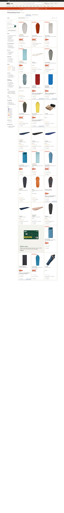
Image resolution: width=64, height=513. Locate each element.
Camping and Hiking (10, 10)
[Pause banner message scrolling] (46, 8)
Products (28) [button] (28, 14)
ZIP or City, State (9, 24)
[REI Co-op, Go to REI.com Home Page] (8, 3)
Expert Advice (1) (35, 14)
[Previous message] (17, 8)
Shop (11, 3)
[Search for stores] (15, 26)
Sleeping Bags (21, 10)
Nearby (15, 24)
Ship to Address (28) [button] (12, 30)
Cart (56, 3)
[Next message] (44, 8)
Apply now (22, 250)
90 (56, 17)
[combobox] (33, 3)
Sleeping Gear (16, 10)
